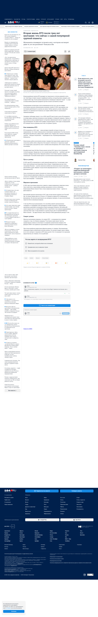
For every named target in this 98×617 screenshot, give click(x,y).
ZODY (61, 19)
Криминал (46, 500)
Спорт (78, 497)
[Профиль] (92, 23)
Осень (61, 500)
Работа (62, 506)
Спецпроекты (80, 509)
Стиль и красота (81, 500)
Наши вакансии (9, 504)
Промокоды (71, 19)
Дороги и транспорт (30, 506)
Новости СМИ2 (27, 328)
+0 (64, 293)
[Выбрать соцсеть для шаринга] (69, 51)
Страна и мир (80, 502)
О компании (8, 502)
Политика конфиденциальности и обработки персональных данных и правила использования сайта (70, 562)
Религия (62, 511)
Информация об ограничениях (56, 556)
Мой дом (46, 506)
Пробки (57, 19)
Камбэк (31, 258)
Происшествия (64, 504)
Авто (26, 497)
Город (26, 504)
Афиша (38, 19)
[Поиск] (85, 23)
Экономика (79, 506)
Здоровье (27, 513)
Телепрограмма (31, 19)
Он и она (62, 497)
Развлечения (63, 509)
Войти (28, 313)
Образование (47, 513)
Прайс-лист (7, 500)
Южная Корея (45, 258)
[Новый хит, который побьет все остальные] (26, 243)
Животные (28, 511)
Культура (46, 502)
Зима (45, 497)
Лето (45, 504)
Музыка (37, 258)
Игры (65, 19)
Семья (62, 513)
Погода (23, 19)
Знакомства (17, 19)
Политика (62, 502)
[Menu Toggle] (5, 23)
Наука (45, 509)
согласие (8, 608)
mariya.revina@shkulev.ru (9, 571)
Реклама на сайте (9, 497)
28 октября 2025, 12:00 (28, 47)
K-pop (26, 258)
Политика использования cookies (57, 558)
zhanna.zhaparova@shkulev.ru (11, 569)
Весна (26, 502)
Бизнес (27, 500)
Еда (26, 509)
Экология (79, 504)
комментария (31, 51)
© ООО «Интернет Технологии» (27, 574)
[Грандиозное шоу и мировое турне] (26, 247)
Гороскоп (43, 19)
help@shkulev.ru (14, 565)
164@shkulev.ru (20, 563)
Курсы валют (50, 19)
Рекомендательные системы (56, 560)
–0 (68, 293)
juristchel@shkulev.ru (37, 564)
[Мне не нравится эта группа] (26, 251)
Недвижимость (9, 19)
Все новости (12, 32)
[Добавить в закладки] (65, 51)
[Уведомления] (89, 23)
